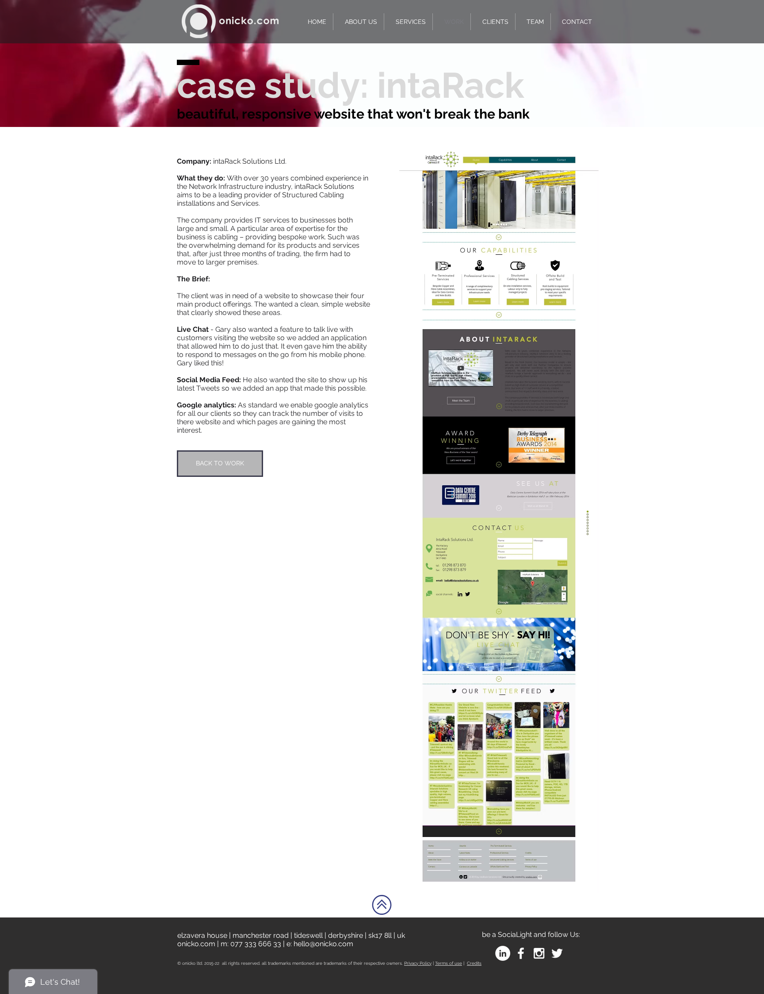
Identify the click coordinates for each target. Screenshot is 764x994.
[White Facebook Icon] (520, 953)
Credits (474, 963)
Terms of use (448, 963)
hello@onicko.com (323, 944)
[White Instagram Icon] (538, 953)
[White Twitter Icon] (557, 953)
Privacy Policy (418, 963)
